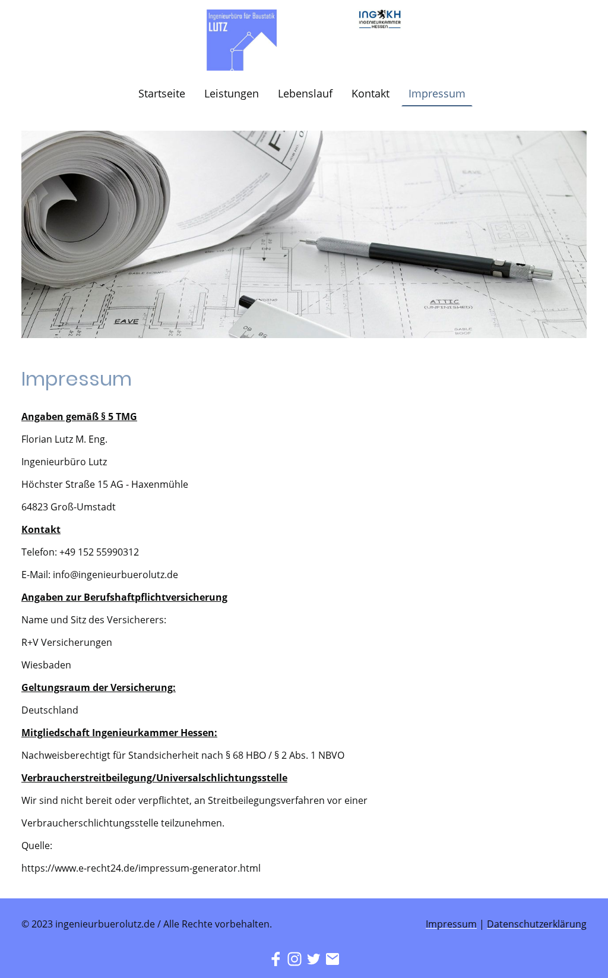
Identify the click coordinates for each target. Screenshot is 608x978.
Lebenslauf (305, 93)
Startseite (161, 93)
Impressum (437, 93)
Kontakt (371, 93)
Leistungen (231, 93)
